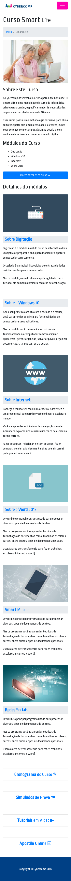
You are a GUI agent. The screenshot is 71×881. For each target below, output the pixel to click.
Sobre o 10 (22, 302)
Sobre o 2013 (20, 509)
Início (9, 32)
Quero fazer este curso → (35, 175)
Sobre (18, 239)
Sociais (16, 709)
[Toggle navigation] (62, 5)
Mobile (17, 609)
